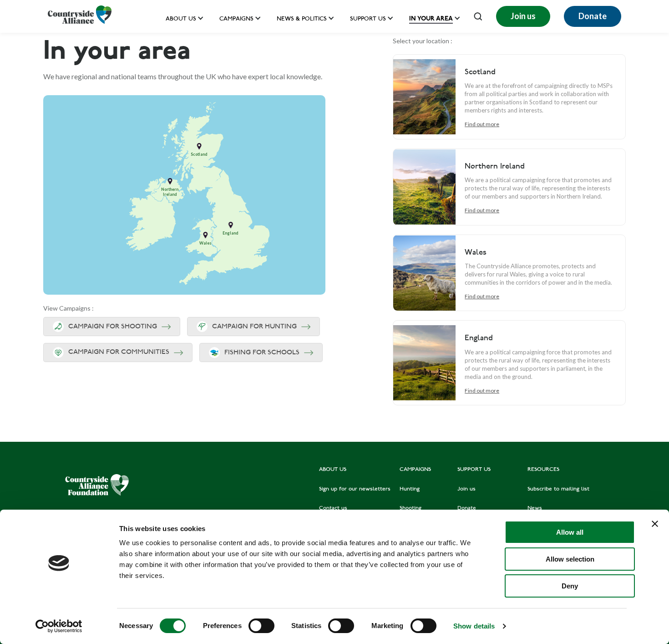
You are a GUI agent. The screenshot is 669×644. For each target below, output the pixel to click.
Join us (523, 16)
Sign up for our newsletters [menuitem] (354, 489)
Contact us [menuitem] (333, 508)
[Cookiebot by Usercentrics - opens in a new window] (59, 626)
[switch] (261, 625)
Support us (368, 19)
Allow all (569, 532)
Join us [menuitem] (466, 489)
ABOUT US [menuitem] (332, 469)
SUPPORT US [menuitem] (474, 469)
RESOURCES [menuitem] (543, 469)
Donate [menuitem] (466, 508)
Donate (592, 16)
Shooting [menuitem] (410, 508)
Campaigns (236, 19)
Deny (570, 586)
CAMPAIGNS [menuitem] (415, 469)
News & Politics (302, 19)
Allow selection (570, 559)
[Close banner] (655, 524)
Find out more (482, 124)
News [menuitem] (534, 508)
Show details (474, 626)
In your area (431, 18)
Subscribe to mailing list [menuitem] (558, 489)
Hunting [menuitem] (410, 489)
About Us (181, 19)
